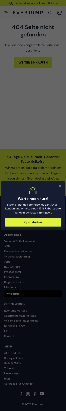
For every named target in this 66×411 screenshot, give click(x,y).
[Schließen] (60, 186)
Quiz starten (33, 222)
